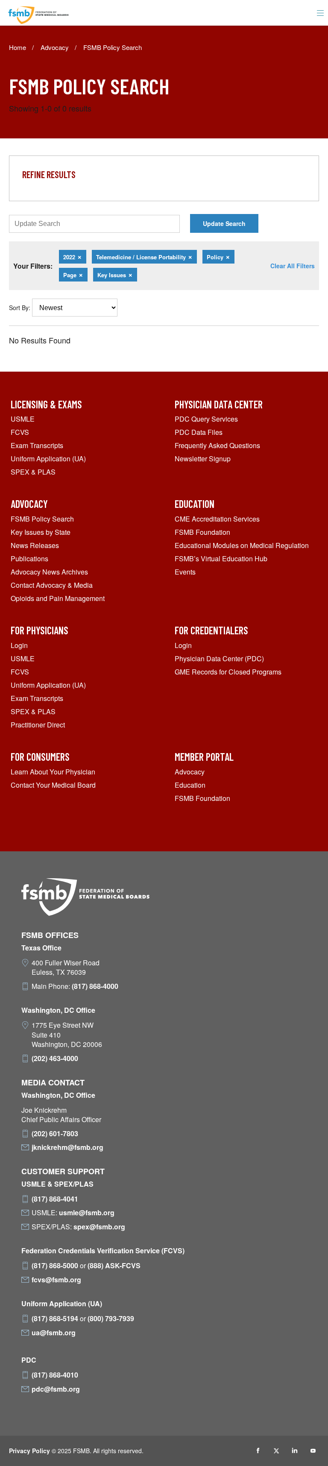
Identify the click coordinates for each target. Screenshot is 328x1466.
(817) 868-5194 (55, 1318)
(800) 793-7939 (111, 1318)
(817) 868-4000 (95, 986)
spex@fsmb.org (99, 1226)
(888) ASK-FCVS (114, 1265)
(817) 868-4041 (55, 1199)
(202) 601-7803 (55, 1133)
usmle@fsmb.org (86, 1212)
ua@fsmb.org (54, 1332)
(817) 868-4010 (55, 1375)
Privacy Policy (29, 1450)
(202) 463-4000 (55, 1058)
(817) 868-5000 (55, 1265)
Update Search (224, 223)
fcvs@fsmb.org (56, 1279)
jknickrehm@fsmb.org (67, 1147)
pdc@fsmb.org (56, 1389)
